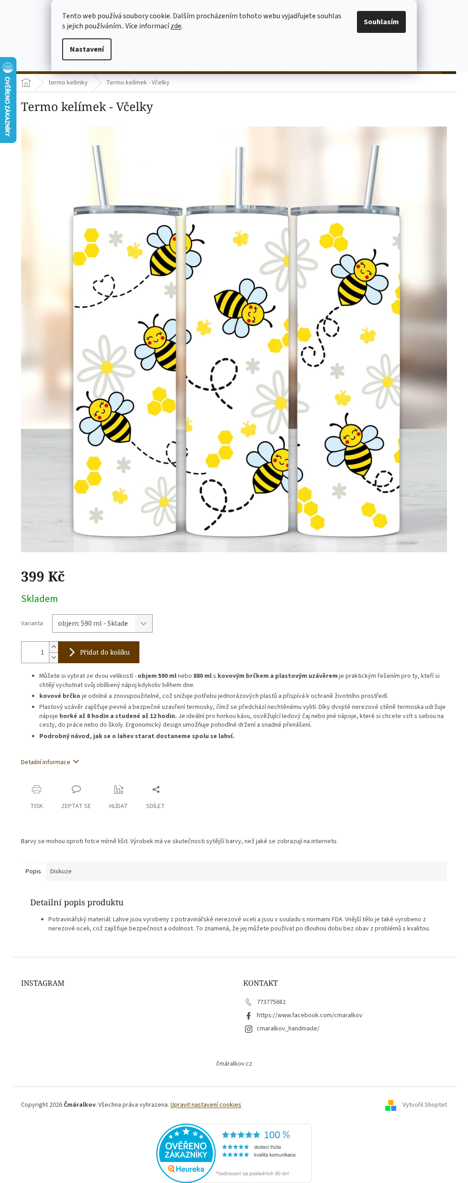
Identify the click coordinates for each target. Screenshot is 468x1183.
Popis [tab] (33, 871)
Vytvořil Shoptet (425, 1104)
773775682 (271, 1002)
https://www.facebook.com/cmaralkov (309, 1015)
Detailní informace (45, 762)
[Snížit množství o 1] (53, 657)
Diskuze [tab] (61, 871)
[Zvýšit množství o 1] (53, 647)
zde (175, 26)
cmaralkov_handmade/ (288, 1028)
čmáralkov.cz (234, 1063)
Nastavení (87, 49)
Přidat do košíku (105, 652)
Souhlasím (381, 22)
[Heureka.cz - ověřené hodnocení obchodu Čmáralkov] (234, 1153)
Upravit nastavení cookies (205, 1104)
